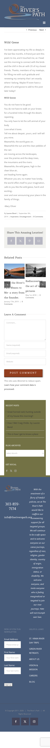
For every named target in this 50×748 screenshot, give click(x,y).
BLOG (32, 686)
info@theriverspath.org (18, 522)
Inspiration (14, 216)
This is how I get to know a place (22, 439)
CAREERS (33, 680)
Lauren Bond (11, 213)
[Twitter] (11, 476)
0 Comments (38, 216)
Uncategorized (25, 216)
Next (41, 29)
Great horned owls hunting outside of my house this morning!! (14, 267)
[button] (7, 287)
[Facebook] (7, 476)
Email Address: (11, 644)
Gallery (14, 275)
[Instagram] (15, 476)
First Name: (9, 657)
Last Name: (9, 670)
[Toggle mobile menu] (44, 22)
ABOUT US (34, 664)
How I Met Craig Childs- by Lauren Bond (35, 266)
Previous (32, 29)
